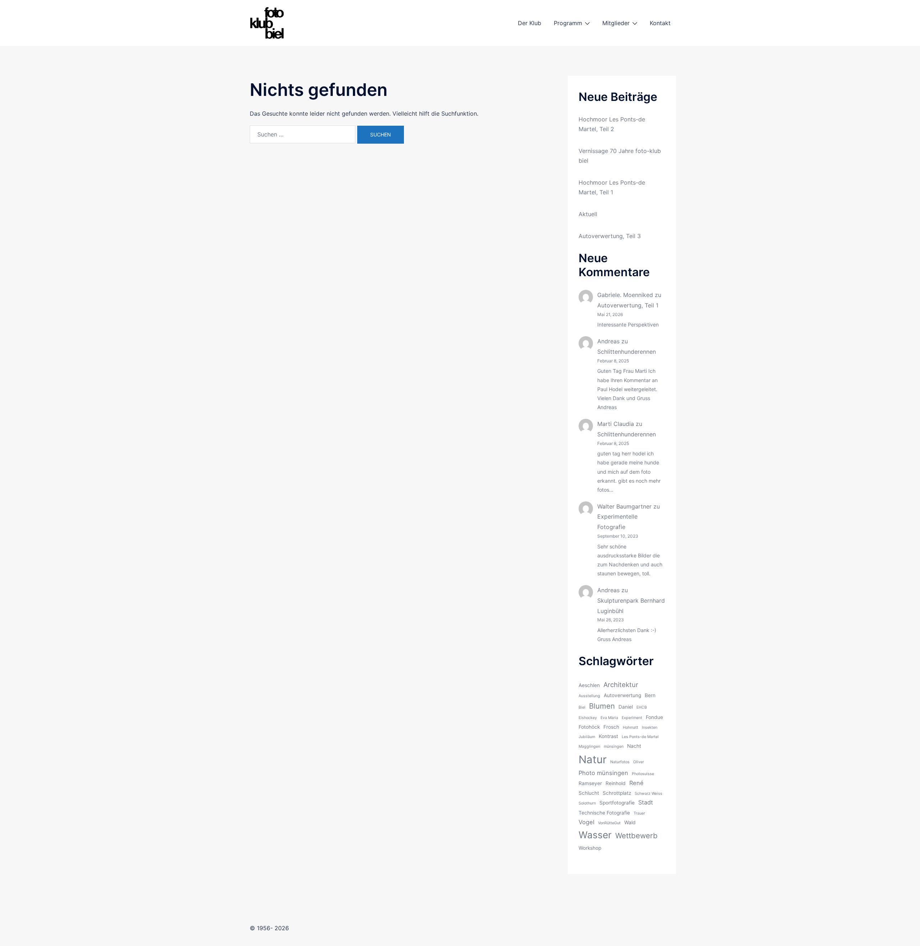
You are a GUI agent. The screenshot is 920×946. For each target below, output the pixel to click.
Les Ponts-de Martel (640, 736)
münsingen (614, 746)
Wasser (595, 834)
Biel (582, 707)
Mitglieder (616, 23)
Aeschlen (589, 685)
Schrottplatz (617, 793)
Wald (630, 822)
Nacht (634, 746)
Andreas (608, 341)
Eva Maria (609, 717)
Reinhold (616, 783)
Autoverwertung (622, 695)
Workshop (590, 848)
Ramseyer (590, 783)
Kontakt (660, 23)
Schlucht (589, 793)
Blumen (602, 705)
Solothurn (587, 803)
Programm (568, 23)
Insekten (649, 727)
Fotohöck (589, 727)
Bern (650, 695)
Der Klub (529, 23)
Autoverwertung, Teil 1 (627, 305)
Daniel (625, 707)
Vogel (586, 822)
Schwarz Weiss (648, 793)
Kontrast (608, 736)
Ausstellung (589, 696)
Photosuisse (643, 773)
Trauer (639, 813)
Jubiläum (587, 736)
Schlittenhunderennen (626, 351)
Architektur (620, 684)
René (636, 783)
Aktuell (588, 214)
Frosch (611, 727)
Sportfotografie (617, 803)
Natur (593, 759)
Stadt (645, 802)
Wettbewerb (636, 835)
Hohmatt (630, 727)
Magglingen (589, 746)
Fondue (654, 717)
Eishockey (588, 717)
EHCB (641, 707)
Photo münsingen (603, 772)
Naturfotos (620, 762)
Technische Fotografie (604, 813)
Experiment (632, 717)
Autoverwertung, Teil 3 (610, 236)
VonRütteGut (609, 823)
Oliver (638, 762)
